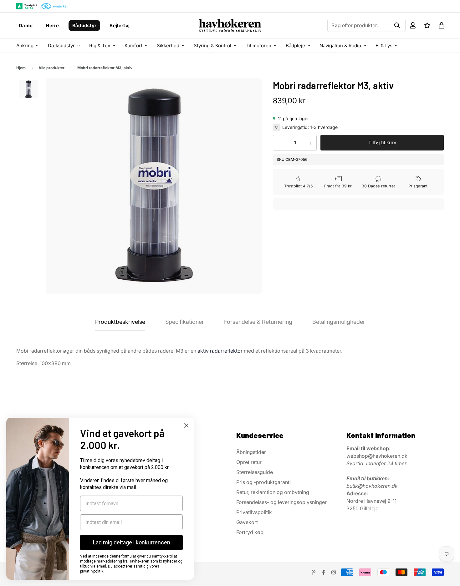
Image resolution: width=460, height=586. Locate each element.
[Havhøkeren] (230, 25)
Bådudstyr (84, 25)
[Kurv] (441, 25)
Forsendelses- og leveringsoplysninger (281, 502)
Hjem (21, 67)
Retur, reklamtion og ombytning (272, 492)
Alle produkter (51, 67)
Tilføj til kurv (382, 142)
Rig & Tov (99, 45)
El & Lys (384, 45)
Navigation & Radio (340, 45)
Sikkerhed (168, 45)
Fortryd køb (249, 532)
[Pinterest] (314, 572)
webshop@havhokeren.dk (376, 456)
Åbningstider (251, 452)
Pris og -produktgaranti (263, 482)
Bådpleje (295, 45)
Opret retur (249, 462)
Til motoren (258, 45)
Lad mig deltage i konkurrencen (131, 542)
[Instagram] (334, 572)
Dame (26, 25)
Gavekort (247, 522)
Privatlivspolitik (254, 512)
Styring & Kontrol (212, 45)
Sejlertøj (120, 25)
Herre (52, 25)
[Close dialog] (186, 425)
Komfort (133, 45)
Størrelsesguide (254, 472)
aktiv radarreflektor (220, 351)
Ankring (24, 45)
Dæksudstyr (61, 45)
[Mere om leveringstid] (276, 127)
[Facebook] (324, 572)
